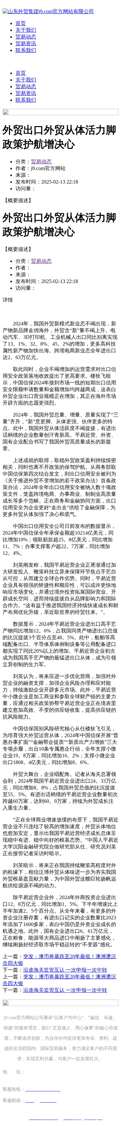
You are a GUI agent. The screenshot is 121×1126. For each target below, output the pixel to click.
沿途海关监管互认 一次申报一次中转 (65, 970)
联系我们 (25, 50)
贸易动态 (25, 36)
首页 (20, 23)
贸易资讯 (25, 43)
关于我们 (25, 30)
